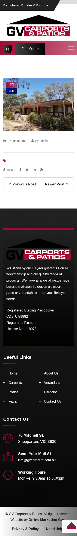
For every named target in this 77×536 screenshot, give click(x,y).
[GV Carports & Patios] (38, 25)
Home (13, 373)
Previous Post (23, 184)
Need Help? (55, 529)
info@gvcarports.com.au (37, 460)
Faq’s (13, 401)
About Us (51, 373)
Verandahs (52, 383)
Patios (13, 392)
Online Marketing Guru (47, 519)
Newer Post (55, 184)
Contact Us (52, 401)
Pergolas (51, 392)
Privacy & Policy (25, 529)
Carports (15, 383)
